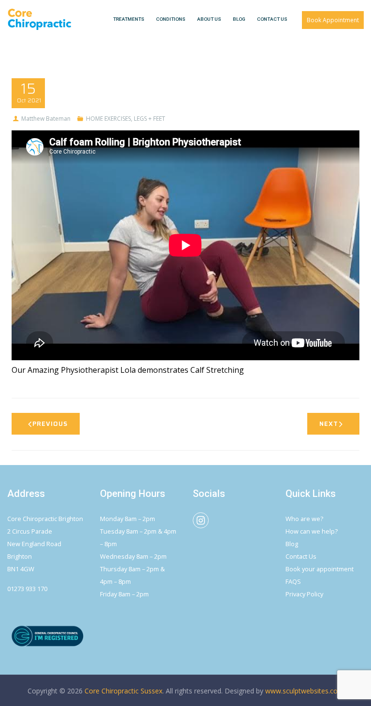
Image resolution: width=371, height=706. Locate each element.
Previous (50, 424)
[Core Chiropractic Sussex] (39, 19)
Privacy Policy (304, 594)
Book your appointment (319, 569)
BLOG (239, 19)
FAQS (293, 581)
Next (328, 424)
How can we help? (311, 531)
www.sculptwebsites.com (304, 690)
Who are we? (304, 518)
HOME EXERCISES (108, 118)
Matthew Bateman (46, 118)
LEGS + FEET (149, 118)
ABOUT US (209, 19)
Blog (291, 543)
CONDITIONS (171, 19)
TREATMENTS (128, 19)
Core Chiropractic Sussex (123, 690)
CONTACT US (272, 19)
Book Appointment (333, 20)
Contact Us (300, 556)
